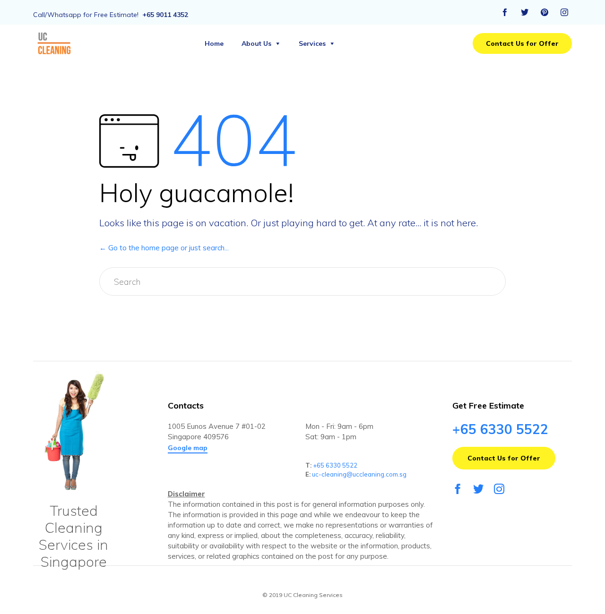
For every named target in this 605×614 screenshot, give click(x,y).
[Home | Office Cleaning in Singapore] (55, 43)
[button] (522, 43)
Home (214, 43)
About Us (256, 43)
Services (312, 43)
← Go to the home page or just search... (164, 247)
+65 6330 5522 (335, 465)
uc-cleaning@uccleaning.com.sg (359, 474)
